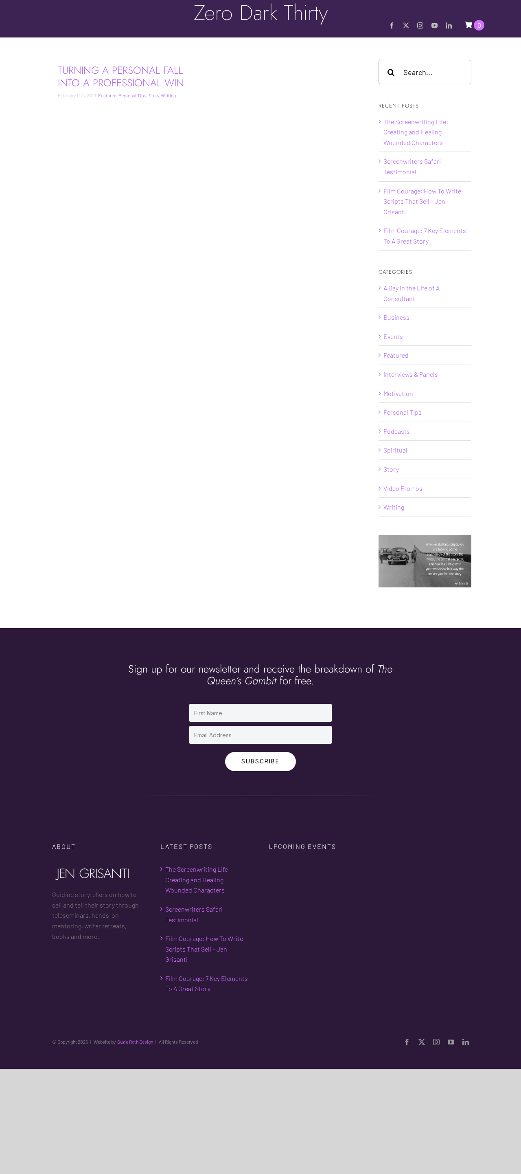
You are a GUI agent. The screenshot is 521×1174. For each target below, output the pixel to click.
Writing (168, 95)
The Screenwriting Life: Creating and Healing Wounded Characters (415, 132)
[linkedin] (449, 25)
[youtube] (434, 25)
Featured (107, 95)
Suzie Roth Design (135, 1041)
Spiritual (395, 450)
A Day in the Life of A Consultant (411, 293)
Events (393, 336)
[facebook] (392, 25)
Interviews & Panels (410, 374)
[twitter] (406, 25)
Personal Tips (132, 95)
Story (154, 95)
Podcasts (396, 431)
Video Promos (402, 488)
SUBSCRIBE (260, 761)
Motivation (398, 393)
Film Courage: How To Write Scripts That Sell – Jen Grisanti (422, 201)
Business (396, 317)
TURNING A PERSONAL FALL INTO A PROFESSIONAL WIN (121, 76)
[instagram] (420, 25)
